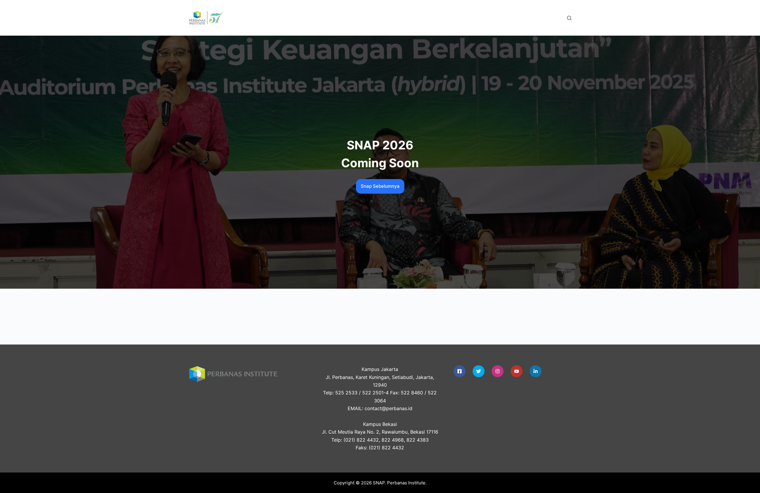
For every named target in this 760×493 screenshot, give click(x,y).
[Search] (569, 18)
